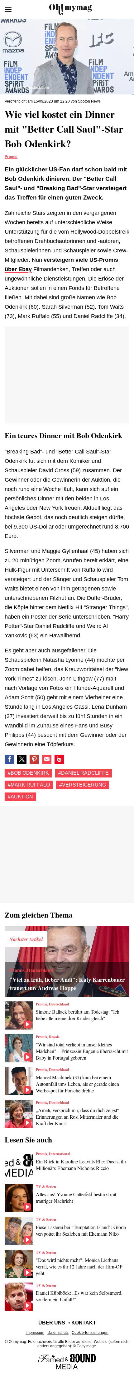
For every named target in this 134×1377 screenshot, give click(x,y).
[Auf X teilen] (21, 759)
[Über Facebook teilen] (9, 759)
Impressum (35, 1332)
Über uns (51, 1322)
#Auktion (20, 796)
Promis (11, 156)
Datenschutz (58, 1332)
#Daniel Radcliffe (83, 773)
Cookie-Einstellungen (90, 1332)
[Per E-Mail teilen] (46, 759)
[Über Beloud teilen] (59, 759)
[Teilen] (34, 759)
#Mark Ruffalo (29, 784)
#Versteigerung (82, 784)
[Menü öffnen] (8, 9)
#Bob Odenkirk (28, 773)
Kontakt (83, 1322)
